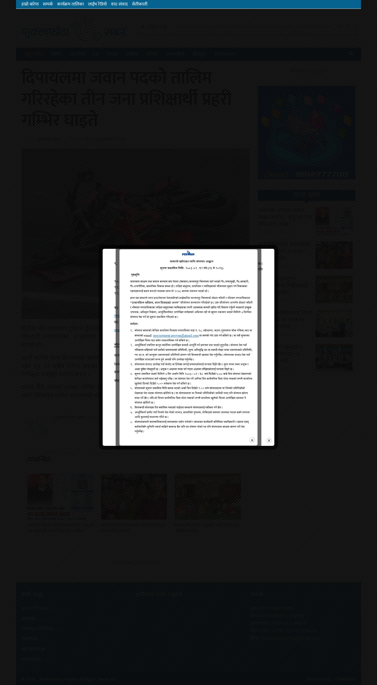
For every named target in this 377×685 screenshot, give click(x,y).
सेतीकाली (139, 4)
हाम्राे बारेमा (30, 4)
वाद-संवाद (119, 4)
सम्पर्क (48, 4)
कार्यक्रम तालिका (70, 4)
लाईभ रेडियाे (97, 4)
